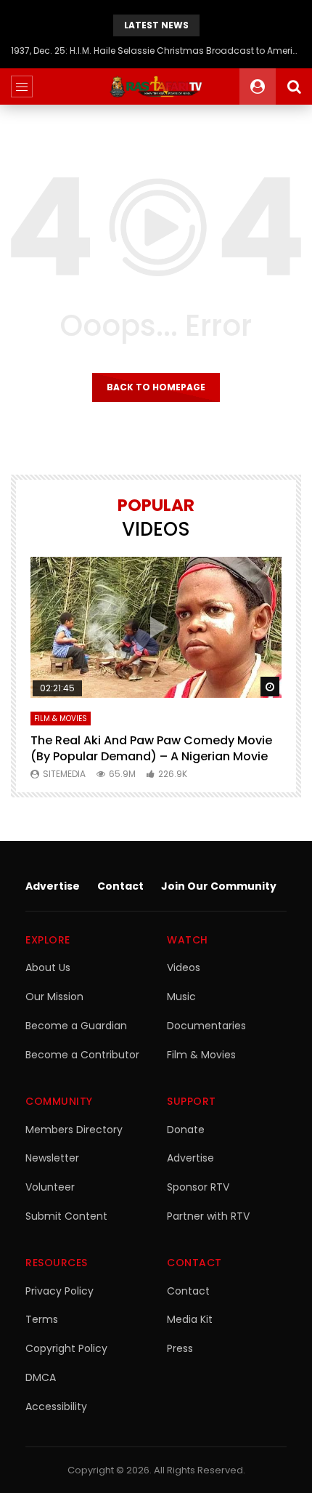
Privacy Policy (59, 1291)
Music (181, 996)
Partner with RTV (208, 1216)
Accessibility (56, 1406)
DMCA (40, 1377)
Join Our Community (218, 886)
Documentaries (206, 1025)
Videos (183, 967)
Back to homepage (156, 387)
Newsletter (52, 1158)
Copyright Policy (66, 1348)
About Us (47, 967)
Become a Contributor (82, 1054)
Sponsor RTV (198, 1187)
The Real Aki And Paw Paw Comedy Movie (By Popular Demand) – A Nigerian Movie (151, 748)
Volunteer (50, 1187)
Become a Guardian (76, 1025)
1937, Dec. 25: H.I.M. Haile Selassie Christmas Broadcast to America (156, 50)
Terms (41, 1319)
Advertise (52, 886)
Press (180, 1348)
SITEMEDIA (64, 774)
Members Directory (74, 1129)
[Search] (294, 86)
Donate (186, 1129)
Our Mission (54, 996)
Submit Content (66, 1216)
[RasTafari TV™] (156, 86)
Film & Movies (60, 718)
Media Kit (190, 1319)
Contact (120, 886)
